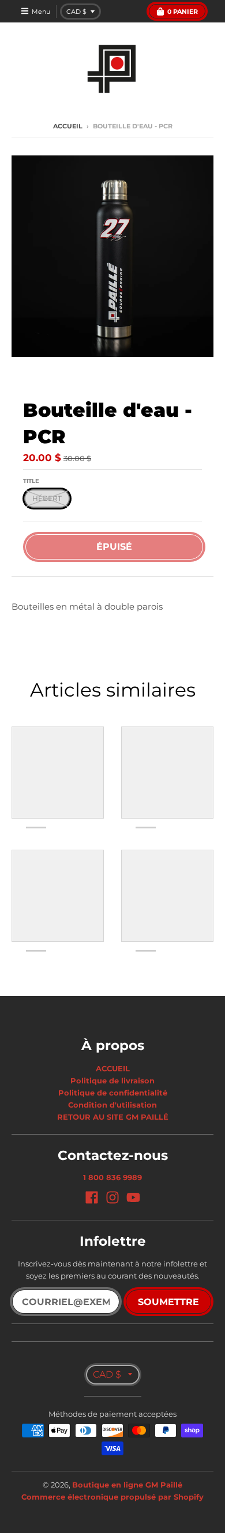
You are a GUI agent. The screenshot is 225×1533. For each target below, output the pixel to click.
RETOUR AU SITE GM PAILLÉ (112, 1116)
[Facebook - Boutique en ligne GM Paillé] (92, 1197)
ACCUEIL (113, 1068)
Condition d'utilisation (112, 1104)
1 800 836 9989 (112, 1177)
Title (31, 481)
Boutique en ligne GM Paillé (127, 1484)
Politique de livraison (112, 1080)
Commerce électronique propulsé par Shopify (112, 1496)
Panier (182, 11)
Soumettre (168, 1301)
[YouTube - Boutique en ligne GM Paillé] (133, 1197)
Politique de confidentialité (112, 1092)
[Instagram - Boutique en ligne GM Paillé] (112, 1197)
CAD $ (76, 11)
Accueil (67, 126)
